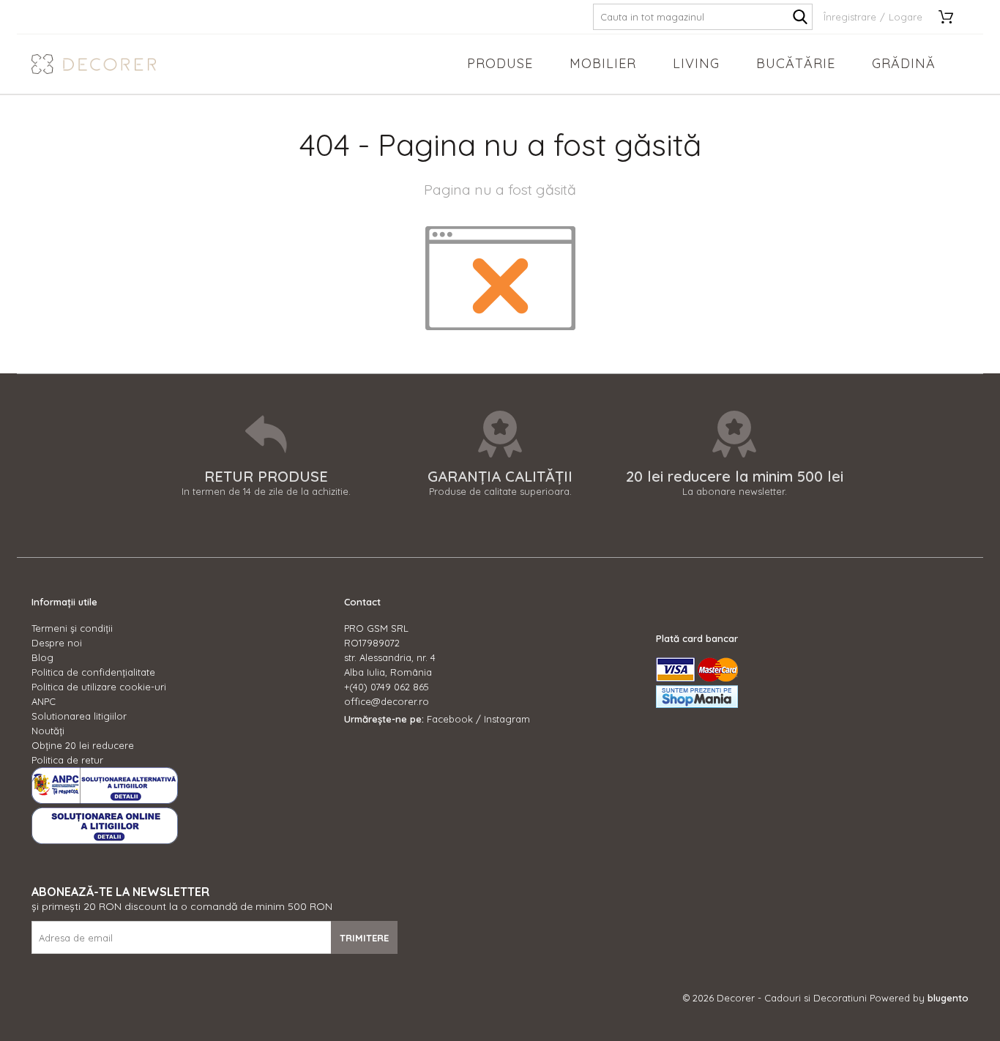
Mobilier (603, 63)
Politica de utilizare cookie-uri (98, 687)
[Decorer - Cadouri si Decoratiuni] (93, 64)
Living (696, 63)
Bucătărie (795, 63)
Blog (42, 657)
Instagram (507, 719)
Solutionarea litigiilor (79, 716)
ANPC (43, 701)
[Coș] (951, 16)
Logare (905, 17)
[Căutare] (800, 17)
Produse (500, 63)
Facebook (450, 719)
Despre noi (56, 643)
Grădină (904, 63)
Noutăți (47, 730)
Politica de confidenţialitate (93, 672)
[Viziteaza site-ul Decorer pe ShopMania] (697, 704)
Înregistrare (850, 17)
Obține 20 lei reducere (82, 745)
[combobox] (703, 17)
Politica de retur (67, 760)
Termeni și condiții (72, 628)
